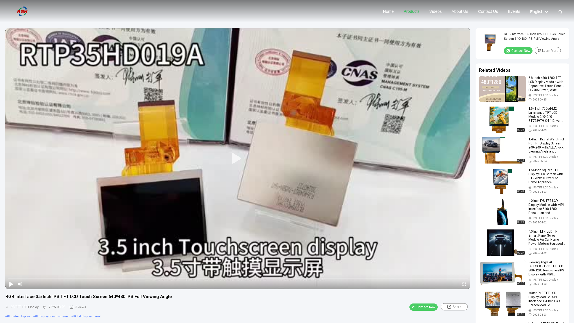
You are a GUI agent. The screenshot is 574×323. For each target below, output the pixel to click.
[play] (237, 158)
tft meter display (18, 316)
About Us (460, 11)
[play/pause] (11, 284)
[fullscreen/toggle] (464, 284)
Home (388, 11)
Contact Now (426, 307)
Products (412, 11)
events (514, 11)
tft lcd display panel (86, 316)
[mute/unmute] (20, 284)
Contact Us (488, 11)
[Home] (22, 11)
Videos (435, 11)
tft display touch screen (51, 316)
